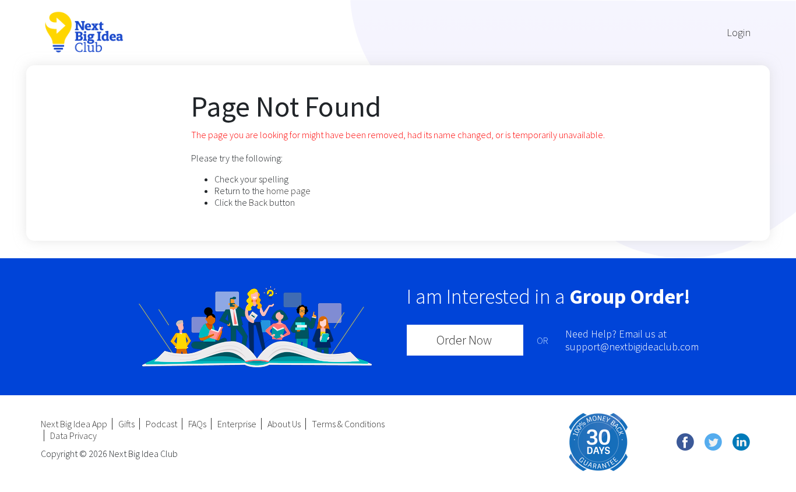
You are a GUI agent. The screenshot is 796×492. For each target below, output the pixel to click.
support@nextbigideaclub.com (632, 346)
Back (258, 202)
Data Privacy (73, 435)
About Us (284, 424)
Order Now (464, 340)
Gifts (126, 424)
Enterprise (236, 424)
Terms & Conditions (348, 424)
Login (739, 32)
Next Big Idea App (74, 424)
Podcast (161, 424)
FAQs (197, 424)
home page (288, 190)
